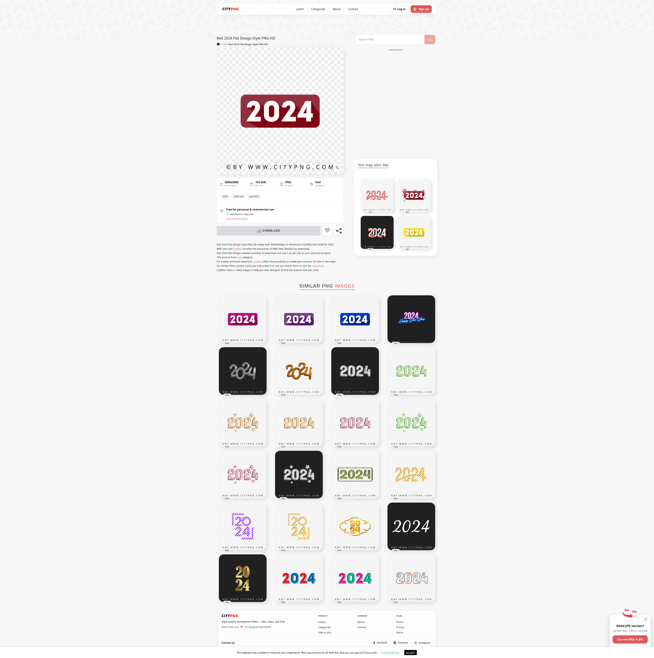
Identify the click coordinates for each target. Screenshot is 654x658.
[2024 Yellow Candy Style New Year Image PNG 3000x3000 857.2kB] (299, 526)
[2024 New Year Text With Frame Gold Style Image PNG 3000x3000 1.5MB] (355, 526)
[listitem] (380, 643)
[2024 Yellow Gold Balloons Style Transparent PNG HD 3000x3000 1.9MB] (299, 371)
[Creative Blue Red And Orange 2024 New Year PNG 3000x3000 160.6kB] (411, 578)
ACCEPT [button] (410, 652)
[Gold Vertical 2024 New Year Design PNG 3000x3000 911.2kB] (243, 578)
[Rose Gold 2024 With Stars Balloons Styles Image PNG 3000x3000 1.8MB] (243, 474)
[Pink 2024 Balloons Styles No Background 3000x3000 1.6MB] (355, 423)
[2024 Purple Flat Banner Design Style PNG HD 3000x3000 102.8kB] (299, 319)
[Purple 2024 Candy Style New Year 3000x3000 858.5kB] (243, 526)
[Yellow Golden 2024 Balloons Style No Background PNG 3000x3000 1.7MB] (299, 423)
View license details (237, 218)
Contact (353, 9)
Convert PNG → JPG (630, 639)
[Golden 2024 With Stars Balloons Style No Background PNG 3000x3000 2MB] (243, 423)
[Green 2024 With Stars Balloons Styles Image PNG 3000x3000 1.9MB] (411, 423)
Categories (318, 9)
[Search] (429, 39)
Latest (300, 9)
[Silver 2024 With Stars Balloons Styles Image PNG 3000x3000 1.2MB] (299, 474)
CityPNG (237, 248)
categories (318, 265)
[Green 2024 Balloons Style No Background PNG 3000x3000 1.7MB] (411, 371)
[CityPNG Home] (230, 9)
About (337, 9)
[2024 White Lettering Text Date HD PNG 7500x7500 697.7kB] (411, 526)
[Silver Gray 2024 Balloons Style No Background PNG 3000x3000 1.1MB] (355, 371)
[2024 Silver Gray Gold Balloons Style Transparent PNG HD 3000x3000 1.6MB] (243, 371)
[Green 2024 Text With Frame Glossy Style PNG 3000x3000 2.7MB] (355, 474)
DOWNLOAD (271, 230)
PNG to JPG (324, 632)
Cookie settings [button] (390, 652)
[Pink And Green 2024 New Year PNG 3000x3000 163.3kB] (355, 578)
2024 (225, 196)
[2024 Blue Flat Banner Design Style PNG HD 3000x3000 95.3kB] (355, 319)
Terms (399, 622)
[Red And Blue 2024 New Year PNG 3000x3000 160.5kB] (299, 578)
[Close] (646, 619)
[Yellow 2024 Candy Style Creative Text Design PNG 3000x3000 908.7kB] (411, 474)
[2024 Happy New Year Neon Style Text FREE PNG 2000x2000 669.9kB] (411, 319)
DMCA (399, 632)
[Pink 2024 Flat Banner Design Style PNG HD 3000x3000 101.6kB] (243, 319)
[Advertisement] (395, 102)
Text (318, 182)
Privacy (400, 627)
